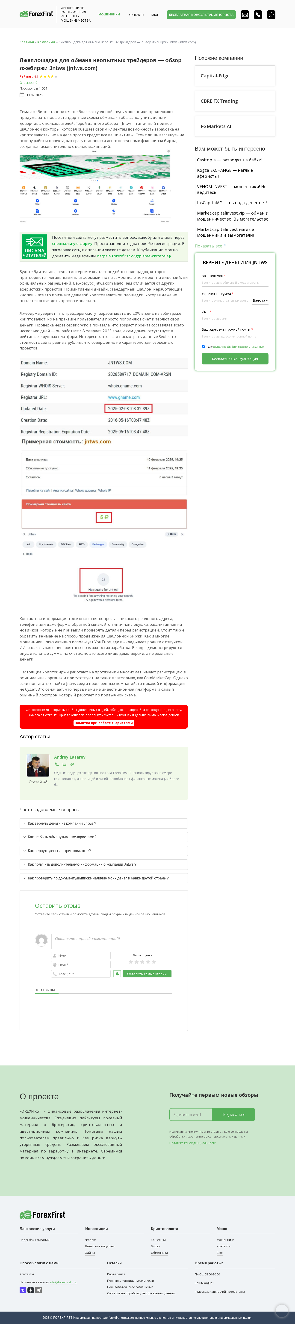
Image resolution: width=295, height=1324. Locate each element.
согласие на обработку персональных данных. (239, 346)
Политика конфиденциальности (192, 1143)
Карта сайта (116, 1274)
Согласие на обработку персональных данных (141, 1293)
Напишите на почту (48, 1282)
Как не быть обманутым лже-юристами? (62, 837)
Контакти (223, 1246)
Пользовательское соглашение (130, 1287)
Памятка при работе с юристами (104, 723)
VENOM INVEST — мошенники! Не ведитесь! (231, 189)
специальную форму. (72, 243)
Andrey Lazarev (70, 757)
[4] (148, 962)
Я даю (235, 346)
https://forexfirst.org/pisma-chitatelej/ (134, 256)
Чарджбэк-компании (35, 1240)
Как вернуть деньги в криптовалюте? (59, 851)
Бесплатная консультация (235, 358)
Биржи (155, 1246)
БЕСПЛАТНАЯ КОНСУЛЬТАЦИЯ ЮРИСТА (201, 14)
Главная (27, 42)
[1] (131, 962)
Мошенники (225, 1240)
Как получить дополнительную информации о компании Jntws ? (82, 864)
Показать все (209, 246)
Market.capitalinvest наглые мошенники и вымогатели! (225, 232)
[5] (154, 962)
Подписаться (233, 1114)
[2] (136, 962)
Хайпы (90, 1253)
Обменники (159, 1253)
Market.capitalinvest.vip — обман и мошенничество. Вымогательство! (233, 215)
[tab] (104, 823)
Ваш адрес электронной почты (227, 329)
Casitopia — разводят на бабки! (229, 160)
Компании (46, 42)
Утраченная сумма (218, 293)
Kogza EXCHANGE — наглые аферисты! (225, 173)
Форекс (90, 1240)
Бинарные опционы (100, 1246)
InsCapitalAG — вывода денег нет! (232, 202)
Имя (206, 311)
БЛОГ (155, 15)
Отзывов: (27, 82)
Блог (220, 1253)
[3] (142, 962)
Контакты (136, 15)
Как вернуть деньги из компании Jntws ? (62, 823)
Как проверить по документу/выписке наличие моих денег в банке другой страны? (98, 878)
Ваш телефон (214, 276)
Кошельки (158, 1240)
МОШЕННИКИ (109, 14)
